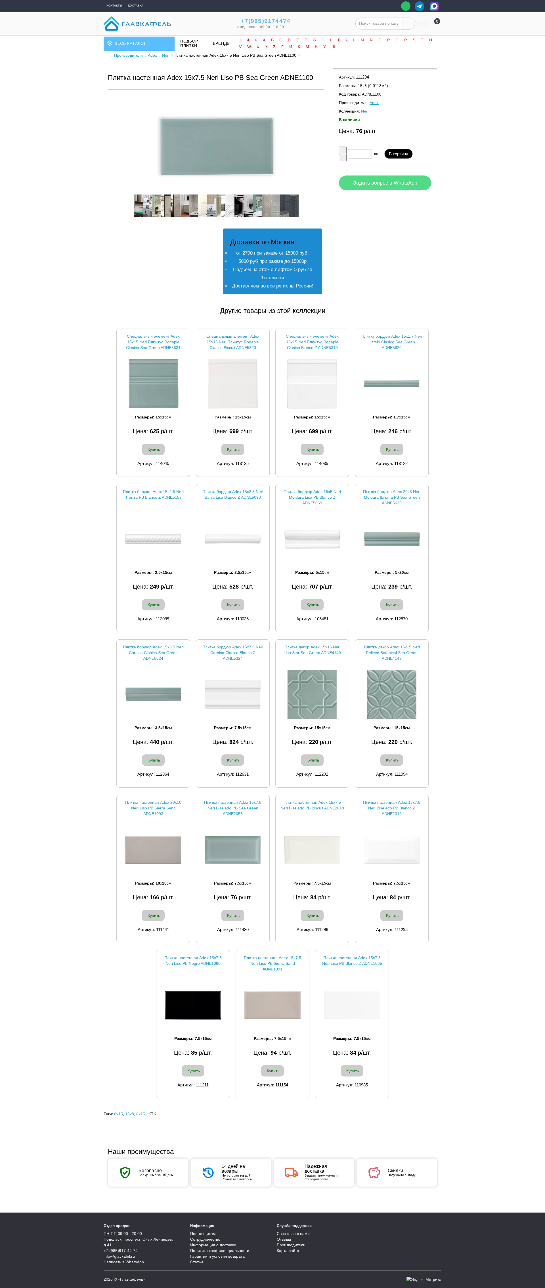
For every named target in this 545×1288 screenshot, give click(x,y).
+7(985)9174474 (265, 21)
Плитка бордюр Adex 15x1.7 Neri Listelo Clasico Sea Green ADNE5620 (391, 342)
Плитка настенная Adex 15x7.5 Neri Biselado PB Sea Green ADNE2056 (232, 808)
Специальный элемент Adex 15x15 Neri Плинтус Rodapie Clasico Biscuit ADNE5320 (232, 342)
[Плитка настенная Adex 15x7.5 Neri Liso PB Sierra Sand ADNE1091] (272, 1005)
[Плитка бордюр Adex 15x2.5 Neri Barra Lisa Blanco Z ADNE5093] (233, 539)
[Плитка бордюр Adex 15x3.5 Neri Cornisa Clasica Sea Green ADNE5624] (153, 694)
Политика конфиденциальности (219, 1250)
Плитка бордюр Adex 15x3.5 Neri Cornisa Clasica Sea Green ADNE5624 (153, 653)
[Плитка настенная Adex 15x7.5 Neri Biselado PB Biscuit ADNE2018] (312, 850)
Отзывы (284, 1239)
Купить (154, 449)
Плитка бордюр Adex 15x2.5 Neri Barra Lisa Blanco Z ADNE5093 (232, 494)
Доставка (135, 5)
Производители (128, 55)
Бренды (221, 43)
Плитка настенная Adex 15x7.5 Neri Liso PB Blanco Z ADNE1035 (352, 960)
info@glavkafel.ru (119, 1256)
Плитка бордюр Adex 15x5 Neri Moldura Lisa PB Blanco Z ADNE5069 (312, 497)
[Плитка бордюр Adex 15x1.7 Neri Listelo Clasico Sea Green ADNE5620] (392, 384)
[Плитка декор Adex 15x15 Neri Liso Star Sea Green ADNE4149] (312, 694)
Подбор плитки (189, 43)
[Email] (393, 6)
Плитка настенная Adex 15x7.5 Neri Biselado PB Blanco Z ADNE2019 (391, 808)
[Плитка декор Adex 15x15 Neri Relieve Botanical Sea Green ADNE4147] (392, 694)
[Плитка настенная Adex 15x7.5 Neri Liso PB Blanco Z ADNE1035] (352, 1005)
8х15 (140, 1114)
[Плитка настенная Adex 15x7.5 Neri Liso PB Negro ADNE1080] (193, 1005)
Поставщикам (203, 1233)
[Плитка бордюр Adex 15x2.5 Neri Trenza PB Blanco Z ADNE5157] (153, 539)
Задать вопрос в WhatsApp (385, 183)
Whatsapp (405, 6)
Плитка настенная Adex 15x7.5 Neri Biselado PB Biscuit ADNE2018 (312, 805)
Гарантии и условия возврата (217, 1256)
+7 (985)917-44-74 (121, 1250)
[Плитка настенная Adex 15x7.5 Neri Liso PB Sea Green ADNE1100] (216, 146)
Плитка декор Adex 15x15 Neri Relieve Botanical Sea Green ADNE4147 (392, 653)
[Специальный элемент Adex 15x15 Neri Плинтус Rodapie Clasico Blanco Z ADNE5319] (312, 384)
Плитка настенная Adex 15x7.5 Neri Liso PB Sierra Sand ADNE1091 (272, 963)
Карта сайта (288, 1250)
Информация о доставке (213, 1245)
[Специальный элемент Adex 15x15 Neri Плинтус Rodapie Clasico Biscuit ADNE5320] (233, 384)
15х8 (129, 1114)
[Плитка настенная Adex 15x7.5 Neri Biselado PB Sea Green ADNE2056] (233, 850)
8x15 (118, 1114)
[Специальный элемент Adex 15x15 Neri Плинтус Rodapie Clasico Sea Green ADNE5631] (153, 384)
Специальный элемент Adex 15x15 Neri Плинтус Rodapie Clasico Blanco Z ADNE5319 (312, 342)
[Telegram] (419, 6)
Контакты (114, 5)
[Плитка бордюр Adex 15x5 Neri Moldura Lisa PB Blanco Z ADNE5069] (312, 539)
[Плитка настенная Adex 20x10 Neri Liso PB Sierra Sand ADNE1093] (153, 850)
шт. (376, 154)
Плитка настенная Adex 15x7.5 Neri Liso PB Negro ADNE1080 (193, 960)
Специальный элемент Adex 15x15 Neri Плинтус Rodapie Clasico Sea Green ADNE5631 (153, 342)
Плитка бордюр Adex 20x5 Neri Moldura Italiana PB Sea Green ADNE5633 (391, 497)
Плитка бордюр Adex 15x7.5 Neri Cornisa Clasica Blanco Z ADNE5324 (232, 653)
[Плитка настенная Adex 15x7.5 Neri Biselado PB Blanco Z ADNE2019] (392, 850)
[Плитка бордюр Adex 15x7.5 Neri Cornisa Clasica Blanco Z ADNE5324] (233, 694)
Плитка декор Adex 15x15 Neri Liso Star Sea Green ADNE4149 (312, 650)
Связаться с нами (293, 1233)
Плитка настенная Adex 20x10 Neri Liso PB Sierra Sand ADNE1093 (153, 808)
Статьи (196, 1262)
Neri (165, 55)
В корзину (398, 153)
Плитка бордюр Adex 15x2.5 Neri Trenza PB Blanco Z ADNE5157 (153, 494)
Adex (152, 55)
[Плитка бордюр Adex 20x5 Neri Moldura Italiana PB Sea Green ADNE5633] (392, 539)
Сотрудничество (205, 1239)
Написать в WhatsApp (124, 1262)
